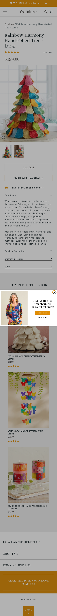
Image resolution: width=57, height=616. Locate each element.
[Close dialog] (54, 292)
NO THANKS (42, 317)
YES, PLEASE (42, 313)
